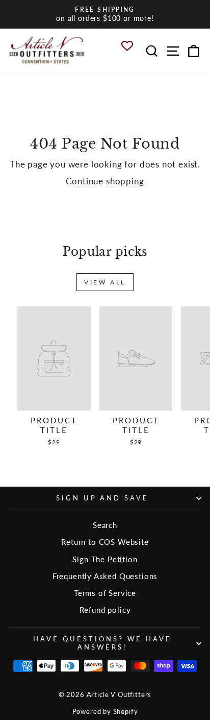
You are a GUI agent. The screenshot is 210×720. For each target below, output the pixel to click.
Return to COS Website (104, 541)
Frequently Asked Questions (105, 576)
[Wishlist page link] (131, 46)
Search (105, 525)
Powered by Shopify (105, 711)
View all (105, 282)
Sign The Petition (104, 559)
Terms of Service (105, 592)
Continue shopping (105, 181)
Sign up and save (102, 498)
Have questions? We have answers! (102, 643)
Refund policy (105, 609)
